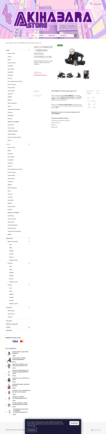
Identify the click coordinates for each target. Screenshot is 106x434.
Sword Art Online (12, 219)
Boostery (11, 257)
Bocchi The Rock (12, 62)
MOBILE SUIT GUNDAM (13, 121)
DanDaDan (10, 66)
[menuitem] (33, 35)
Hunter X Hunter (12, 84)
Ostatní (9, 140)
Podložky (11, 251)
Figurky (8, 144)
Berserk (9, 56)
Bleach (9, 59)
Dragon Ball (10, 72)
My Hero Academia (12, 103)
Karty (10, 244)
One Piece (10, 112)
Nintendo (10, 194)
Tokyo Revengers (12, 134)
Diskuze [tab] (37, 96)
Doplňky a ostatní (13, 260)
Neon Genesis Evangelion (14, 109)
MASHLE (10, 100)
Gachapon (9, 307)
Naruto (9, 106)
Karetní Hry (9, 238)
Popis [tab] (36, 91)
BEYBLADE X (9, 330)
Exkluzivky (9, 321)
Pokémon (10, 118)
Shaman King (11, 128)
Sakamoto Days (11, 206)
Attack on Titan (11, 53)
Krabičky (11, 254)
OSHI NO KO (11, 115)
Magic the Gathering (13, 241)
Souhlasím (74, 423)
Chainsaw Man (11, 87)
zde (34, 426)
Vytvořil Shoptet (97, 430)
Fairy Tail (10, 78)
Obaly (10, 247)
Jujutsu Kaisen (11, 90)
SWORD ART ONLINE (13, 131)
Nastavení (31, 430)
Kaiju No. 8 (10, 94)
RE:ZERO (10, 97)
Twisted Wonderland (13, 225)
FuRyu (97, 91)
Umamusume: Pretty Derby (14, 137)
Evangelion (10, 75)
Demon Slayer (11, 69)
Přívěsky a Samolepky (12, 324)
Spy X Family (10, 125)
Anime (7, 50)
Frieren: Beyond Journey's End (15, 81)
